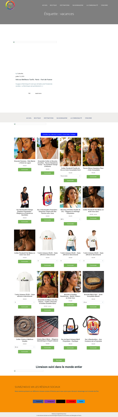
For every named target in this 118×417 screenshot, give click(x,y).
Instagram (50, 401)
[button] (54, 5)
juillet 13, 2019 (20, 76)
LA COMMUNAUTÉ (92, 5)
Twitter (81, 401)
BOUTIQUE (53, 5)
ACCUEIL (45, 5)
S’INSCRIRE (104, 5)
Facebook (39, 401)
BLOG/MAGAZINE (78, 5)
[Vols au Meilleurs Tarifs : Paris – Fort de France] (35, 55)
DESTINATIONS (64, 5)
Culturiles (20, 73)
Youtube (71, 401)
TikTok (61, 401)
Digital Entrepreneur (61, 413)
